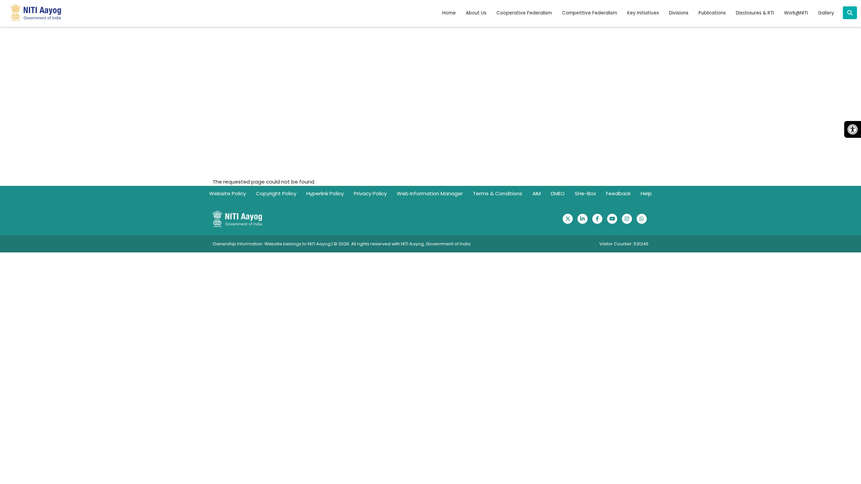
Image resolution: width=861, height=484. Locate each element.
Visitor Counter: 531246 (623, 244)
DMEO (558, 193)
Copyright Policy (276, 193)
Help (646, 193)
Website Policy (227, 193)
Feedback (618, 193)
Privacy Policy (370, 193)
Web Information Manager (430, 193)
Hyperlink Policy (325, 193)
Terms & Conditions (497, 193)
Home (449, 13)
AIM (536, 193)
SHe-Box (585, 193)
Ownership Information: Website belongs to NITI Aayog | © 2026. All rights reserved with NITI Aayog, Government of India (342, 244)
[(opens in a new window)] (568, 219)
